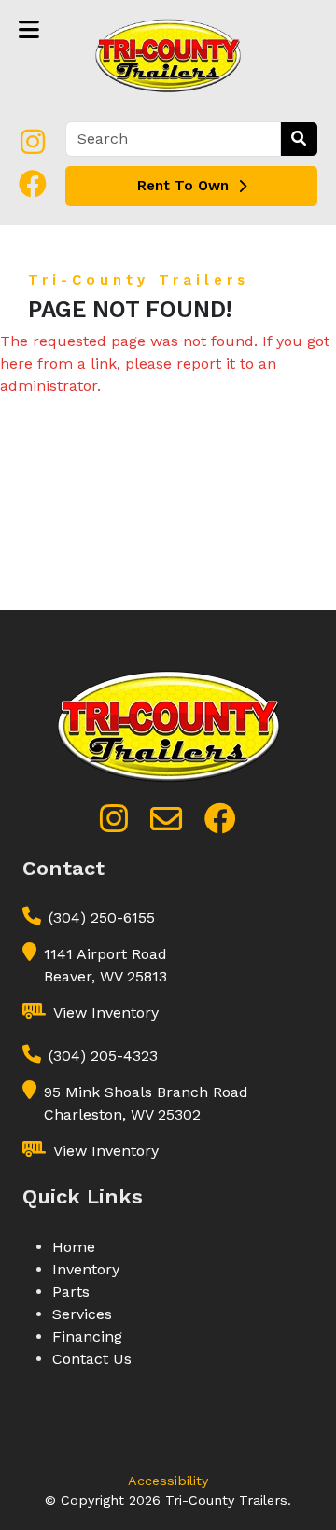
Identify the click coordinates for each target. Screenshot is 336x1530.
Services (82, 1314)
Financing (87, 1336)
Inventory (85, 1269)
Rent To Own (183, 185)
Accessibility (168, 1480)
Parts (71, 1291)
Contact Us (92, 1359)
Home (73, 1247)
